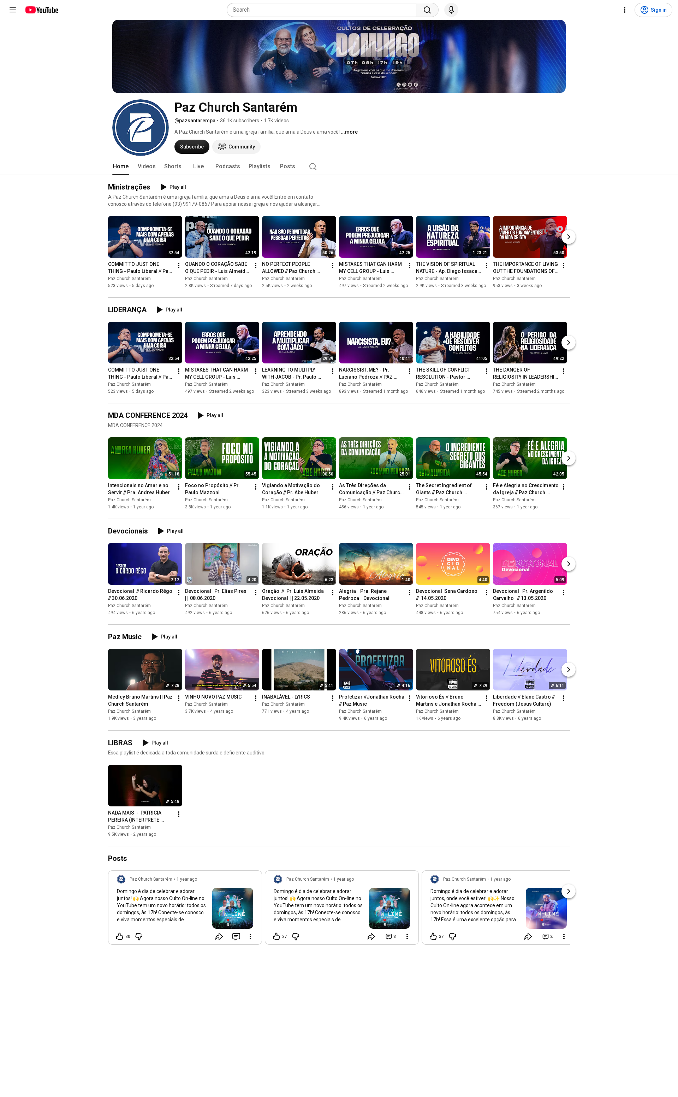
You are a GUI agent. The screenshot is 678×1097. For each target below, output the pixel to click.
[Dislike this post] (138, 936)
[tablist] (339, 166)
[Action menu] (250, 936)
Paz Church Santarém (129, 278)
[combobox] (324, 10)
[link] (185, 909)
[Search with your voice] (451, 10)
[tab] (120, 166)
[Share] (219, 936)
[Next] (568, 237)
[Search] (427, 10)
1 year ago (187, 879)
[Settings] (624, 10)
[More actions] (179, 265)
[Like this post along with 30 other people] (119, 936)
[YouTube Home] (41, 10)
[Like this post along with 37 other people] (276, 936)
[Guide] (12, 10)
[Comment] (236, 936)
